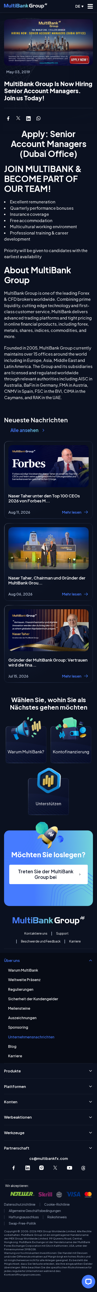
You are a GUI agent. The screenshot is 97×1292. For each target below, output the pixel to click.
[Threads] (83, 1168)
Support (62, 933)
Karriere (75, 941)
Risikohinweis (57, 1217)
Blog (12, 1046)
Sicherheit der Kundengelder (33, 999)
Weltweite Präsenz (24, 979)
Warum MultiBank (23, 970)
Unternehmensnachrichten (31, 1037)
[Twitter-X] (55, 1168)
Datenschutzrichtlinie (19, 1204)
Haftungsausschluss (24, 1217)
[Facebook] (13, 1168)
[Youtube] (69, 1168)
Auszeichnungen (22, 1018)
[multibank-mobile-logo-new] (25, 6)
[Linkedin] (27, 1168)
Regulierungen (20, 989)
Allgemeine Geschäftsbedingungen (35, 1211)
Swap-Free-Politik (22, 1223)
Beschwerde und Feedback (40, 941)
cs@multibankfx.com (48, 1158)
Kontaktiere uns (35, 933)
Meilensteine (19, 1008)
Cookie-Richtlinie (57, 1204)
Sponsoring (18, 1027)
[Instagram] (41, 1168)
